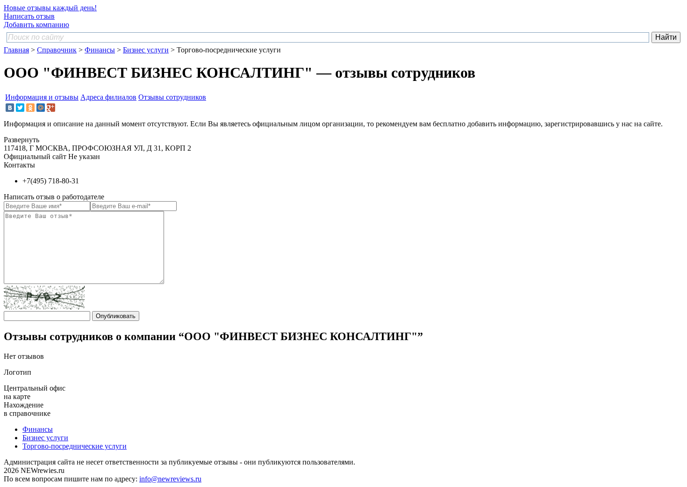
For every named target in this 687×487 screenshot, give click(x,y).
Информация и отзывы (42, 97)
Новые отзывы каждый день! (50, 8)
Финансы (100, 50)
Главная (16, 50)
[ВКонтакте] (10, 107)
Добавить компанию (36, 25)
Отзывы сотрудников (172, 97)
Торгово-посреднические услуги (74, 446)
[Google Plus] (51, 107)
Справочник (57, 50)
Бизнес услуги (146, 50)
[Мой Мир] (40, 107)
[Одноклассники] (30, 107)
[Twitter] (20, 107)
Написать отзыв (29, 16)
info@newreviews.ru (170, 479)
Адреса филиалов (108, 97)
